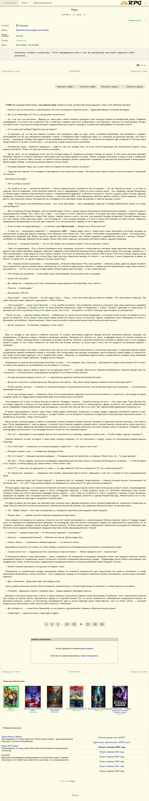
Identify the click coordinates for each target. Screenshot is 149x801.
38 (95, 624)
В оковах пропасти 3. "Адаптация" (55, 709)
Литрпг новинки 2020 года (111, 771)
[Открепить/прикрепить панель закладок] (146, 3)
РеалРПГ (6, 755)
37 (88, 624)
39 (102, 624)
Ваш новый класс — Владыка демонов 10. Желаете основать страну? (120, 710)
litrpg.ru (72, 781)
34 (67, 624)
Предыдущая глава (11, 71)
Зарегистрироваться (43, 3)
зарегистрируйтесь (90, 656)
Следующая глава (138, 71)
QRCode (143, 65)
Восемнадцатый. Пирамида (98, 709)
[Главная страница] (130, 4)
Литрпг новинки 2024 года (111, 752)
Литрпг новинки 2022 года (111, 761)
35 (74, 624)
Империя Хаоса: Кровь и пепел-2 (33, 709)
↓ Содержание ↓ (74, 71)
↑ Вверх (74, 795)
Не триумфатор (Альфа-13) (76, 709)
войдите (90, 648)
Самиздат (23, 25)
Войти (24, 3)
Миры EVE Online (10, 746)
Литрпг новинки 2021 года (111, 766)
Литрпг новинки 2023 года (111, 756)
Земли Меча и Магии (12, 736)
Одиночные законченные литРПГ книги (111, 742)
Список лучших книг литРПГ (111, 737)
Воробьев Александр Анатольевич (32, 30)
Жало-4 (11, 709)
